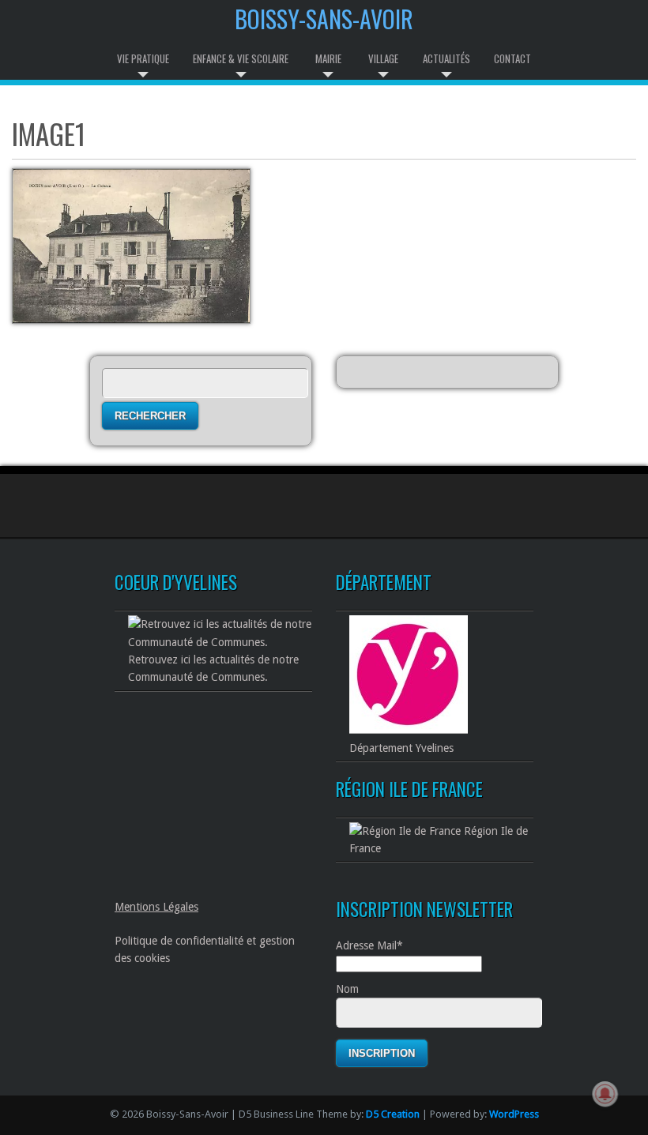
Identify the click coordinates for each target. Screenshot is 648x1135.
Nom (347, 989)
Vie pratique (143, 58)
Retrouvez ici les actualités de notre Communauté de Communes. (213, 668)
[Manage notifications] (605, 1094)
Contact (512, 58)
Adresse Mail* (369, 945)
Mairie (328, 58)
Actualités (446, 58)
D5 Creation (393, 1114)
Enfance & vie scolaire (240, 58)
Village (383, 58)
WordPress (514, 1114)
